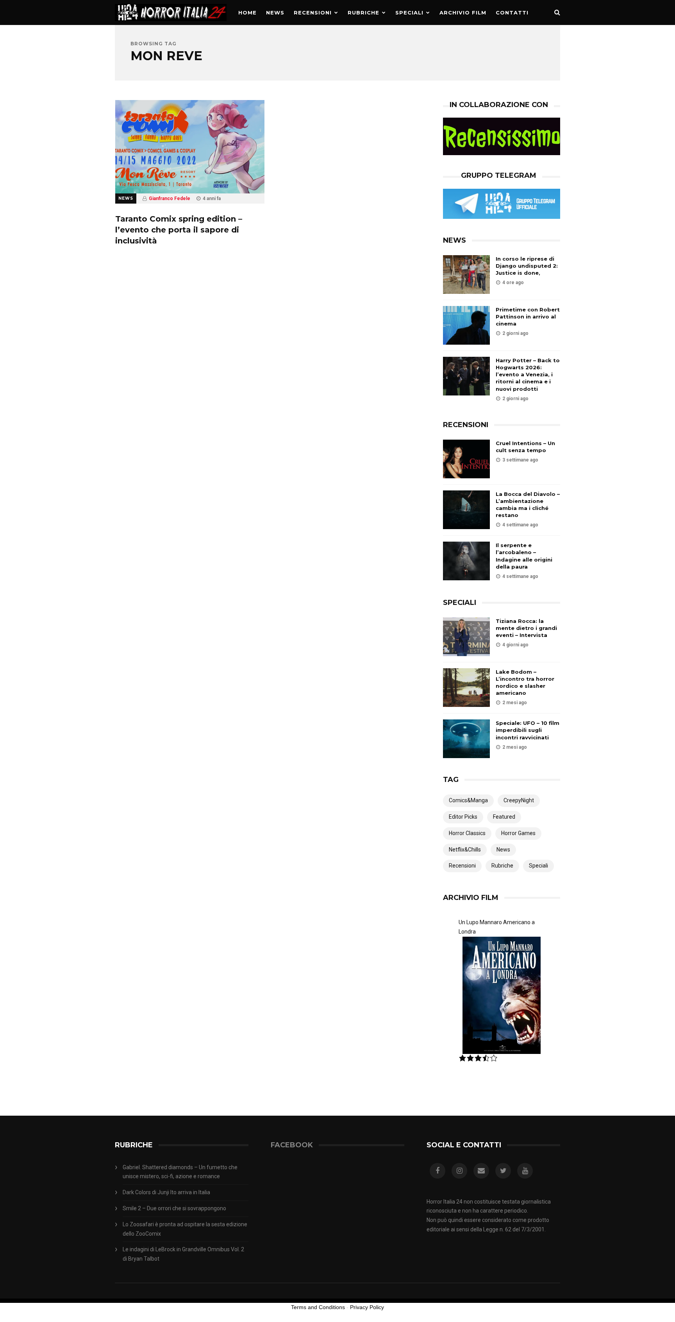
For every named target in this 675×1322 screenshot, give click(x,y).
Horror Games (518, 833)
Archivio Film (462, 12)
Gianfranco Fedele (169, 198)
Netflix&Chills (465, 849)
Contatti (512, 12)
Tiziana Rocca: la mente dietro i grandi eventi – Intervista (526, 628)
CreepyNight (519, 800)
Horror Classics (467, 833)
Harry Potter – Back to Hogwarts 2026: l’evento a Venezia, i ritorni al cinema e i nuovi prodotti (528, 374)
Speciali (409, 12)
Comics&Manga (468, 800)
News (275, 12)
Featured (504, 817)
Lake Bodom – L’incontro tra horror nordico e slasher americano (525, 682)
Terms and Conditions (318, 1307)
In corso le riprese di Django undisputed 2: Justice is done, (527, 266)
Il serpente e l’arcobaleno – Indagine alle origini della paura (524, 556)
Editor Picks (463, 817)
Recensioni (313, 12)
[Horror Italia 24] (171, 23)
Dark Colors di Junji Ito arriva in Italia (166, 1192)
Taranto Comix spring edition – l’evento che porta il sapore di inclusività (178, 229)
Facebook (292, 1145)
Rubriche (363, 12)
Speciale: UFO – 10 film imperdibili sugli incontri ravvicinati (527, 730)
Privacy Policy (367, 1307)
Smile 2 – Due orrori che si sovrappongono (174, 1208)
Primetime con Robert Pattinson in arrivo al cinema (528, 316)
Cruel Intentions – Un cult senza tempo (525, 446)
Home (247, 12)
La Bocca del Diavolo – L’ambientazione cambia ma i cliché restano (528, 505)
